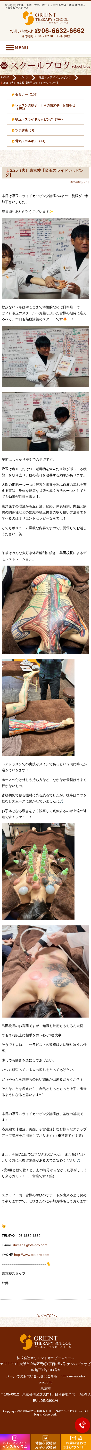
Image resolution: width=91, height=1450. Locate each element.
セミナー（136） (27, 94)
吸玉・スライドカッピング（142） (40, 119)
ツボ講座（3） (25, 130)
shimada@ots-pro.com (29, 1245)
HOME (5, 77)
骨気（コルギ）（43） (31, 141)
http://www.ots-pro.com (31, 1255)
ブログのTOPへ (45, 1316)
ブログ (24, 77)
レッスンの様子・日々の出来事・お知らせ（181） (45, 107)
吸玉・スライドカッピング (55, 77)
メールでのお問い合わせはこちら (31, 1376)
